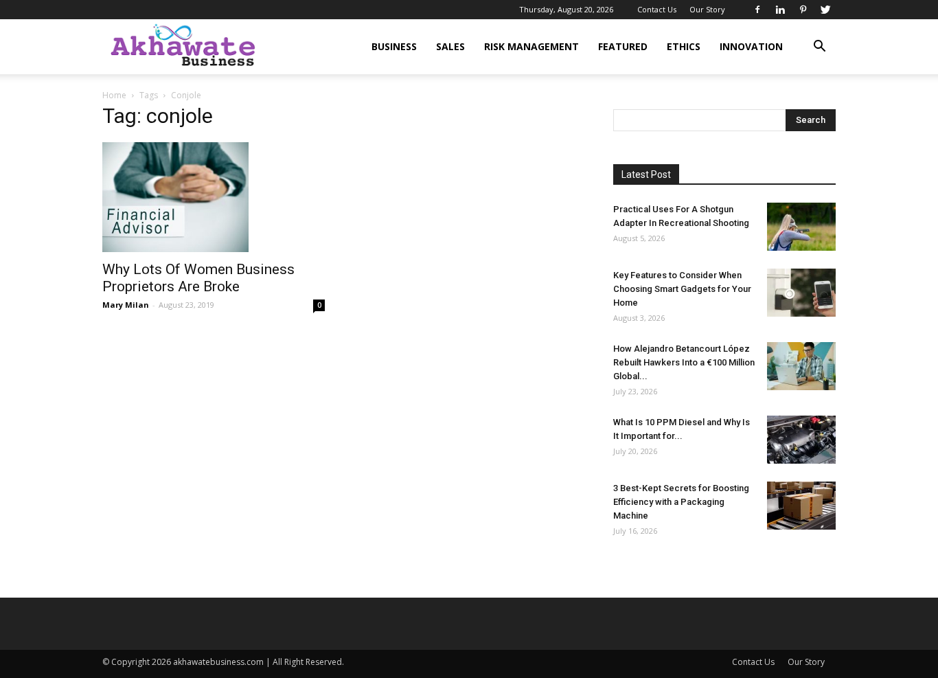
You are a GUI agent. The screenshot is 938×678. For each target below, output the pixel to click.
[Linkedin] (780, 9)
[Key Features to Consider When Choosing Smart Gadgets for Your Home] (801, 293)
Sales (450, 46)
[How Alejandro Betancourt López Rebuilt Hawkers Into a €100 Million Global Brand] (801, 366)
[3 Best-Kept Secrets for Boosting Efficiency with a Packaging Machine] (801, 506)
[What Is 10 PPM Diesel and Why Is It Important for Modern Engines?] (801, 440)
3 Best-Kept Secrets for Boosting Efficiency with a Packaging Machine (681, 502)
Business (394, 46)
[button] (819, 47)
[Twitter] (825, 9)
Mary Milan (125, 305)
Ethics (683, 46)
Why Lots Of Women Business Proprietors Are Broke (198, 278)
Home (114, 95)
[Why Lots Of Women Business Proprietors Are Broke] (213, 197)
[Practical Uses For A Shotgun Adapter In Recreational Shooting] (801, 227)
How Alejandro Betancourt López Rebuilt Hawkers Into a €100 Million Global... (684, 362)
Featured (623, 46)
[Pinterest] (802, 9)
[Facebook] (757, 9)
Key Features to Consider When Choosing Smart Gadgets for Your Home (682, 289)
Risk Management (531, 46)
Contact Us (656, 9)
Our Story (707, 9)
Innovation (751, 46)
